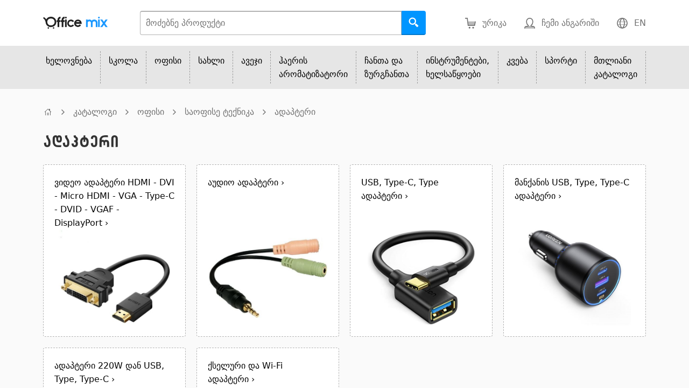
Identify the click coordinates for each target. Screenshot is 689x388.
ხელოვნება (69, 61)
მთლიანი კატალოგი (615, 67)
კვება (517, 61)
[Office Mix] (75, 23)
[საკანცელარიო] (48, 112)
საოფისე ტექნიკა (219, 112)
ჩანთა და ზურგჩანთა (386, 67)
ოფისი (167, 61)
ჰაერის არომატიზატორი (313, 67)
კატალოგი (95, 112)
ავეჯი (251, 61)
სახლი (211, 61)
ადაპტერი (295, 112)
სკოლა (123, 61)
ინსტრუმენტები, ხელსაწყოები (457, 67)
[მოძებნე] (414, 23)
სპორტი (561, 61)
